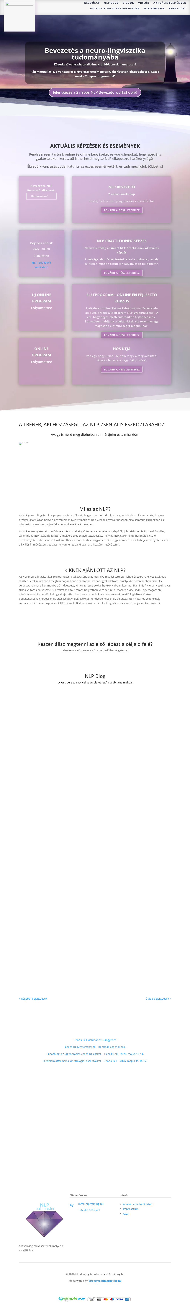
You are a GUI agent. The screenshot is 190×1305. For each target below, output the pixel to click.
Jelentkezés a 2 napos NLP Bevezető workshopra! (95, 92)
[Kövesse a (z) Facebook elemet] (73, 1217)
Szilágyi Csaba (41, 709)
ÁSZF (126, 1213)
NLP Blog (111, 2)
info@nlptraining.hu (91, 1204)
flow (72, 973)
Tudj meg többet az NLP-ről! (95, 555)
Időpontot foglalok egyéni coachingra (95, 661)
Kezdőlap (92, 2)
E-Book (128, 2)
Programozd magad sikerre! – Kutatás (53, 835)
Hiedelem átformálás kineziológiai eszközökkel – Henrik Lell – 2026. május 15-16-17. (95, 1061)
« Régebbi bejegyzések (33, 998)
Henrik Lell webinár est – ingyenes (95, 1040)
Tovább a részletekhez (122, 210)
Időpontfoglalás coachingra (115, 8)
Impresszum (130, 1209)
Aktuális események (169, 2)
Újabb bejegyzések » (158, 998)
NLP (72, 709)
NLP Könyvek (154, 8)
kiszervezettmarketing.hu (105, 1281)
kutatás (74, 841)
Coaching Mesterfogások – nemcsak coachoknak (95, 1047)
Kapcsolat (177, 8)
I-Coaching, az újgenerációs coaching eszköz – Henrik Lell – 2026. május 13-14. (95, 1054)
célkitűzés (87, 841)
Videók (143, 2)
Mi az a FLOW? (34, 967)
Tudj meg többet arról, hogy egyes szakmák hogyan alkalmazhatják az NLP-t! (95, 614)
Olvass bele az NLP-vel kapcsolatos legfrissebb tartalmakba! (95, 682)
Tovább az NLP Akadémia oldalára (95, 1071)
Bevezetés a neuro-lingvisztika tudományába (95, 54)
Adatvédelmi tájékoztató (138, 1204)
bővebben (29, 719)
